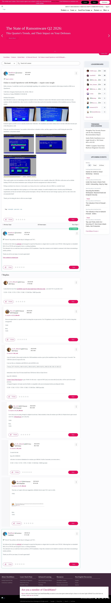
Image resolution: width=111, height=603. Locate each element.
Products (64, 10)
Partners (96, 10)
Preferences (104, 2)
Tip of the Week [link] (42, 582)
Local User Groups (84, 10)
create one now (30, 595)
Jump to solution (9, 79)
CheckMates (6, 57)
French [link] (76, 582)
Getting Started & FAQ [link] (7, 580)
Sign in (23, 593)
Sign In (107, 6)
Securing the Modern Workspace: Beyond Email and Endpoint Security (96, 193)
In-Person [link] (101, 165)
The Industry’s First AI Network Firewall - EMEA (96, 213)
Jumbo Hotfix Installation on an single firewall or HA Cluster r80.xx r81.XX (95, 140)
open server (16, 209)
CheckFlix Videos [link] (24, 584)
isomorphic (10, 209)
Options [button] (78, 57)
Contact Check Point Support (14, 379)
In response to (12, 315)
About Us (66, 601)
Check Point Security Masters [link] (45, 580)
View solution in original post (10, 257)
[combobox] (48, 63)
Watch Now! (12, 38)
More (105, 10)
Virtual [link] (94, 165)
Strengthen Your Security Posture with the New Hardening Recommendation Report (95, 132)
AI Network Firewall (31, 57)
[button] (85, 2)
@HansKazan (17, 416)
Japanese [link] (77, 584)
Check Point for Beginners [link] (26, 580)
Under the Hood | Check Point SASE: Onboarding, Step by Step (96, 183)
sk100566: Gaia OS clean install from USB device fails (31, 289)
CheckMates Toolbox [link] (61, 580)
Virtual (88, 177)
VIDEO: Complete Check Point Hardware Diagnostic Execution (95, 147)
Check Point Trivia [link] (24, 582)
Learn (72, 10)
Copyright (52, 601)
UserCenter (73, 601)
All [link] (89, 165)
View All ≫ (89, 117)
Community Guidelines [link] (7, 582)
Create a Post (104, 53)
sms (21, 209)
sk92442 (19, 244)
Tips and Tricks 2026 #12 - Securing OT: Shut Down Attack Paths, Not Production (96, 224)
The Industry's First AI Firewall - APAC (96, 204)
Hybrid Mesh (21, 57)
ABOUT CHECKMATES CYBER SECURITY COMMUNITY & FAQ (84, 6)
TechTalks (40, 584)
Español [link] (77, 580)
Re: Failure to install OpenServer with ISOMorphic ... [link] (52, 57)
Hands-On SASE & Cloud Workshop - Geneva (94, 173)
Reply (73, 219)
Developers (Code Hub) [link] (62, 582)
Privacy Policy (55, 1)
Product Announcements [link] (62, 584)
